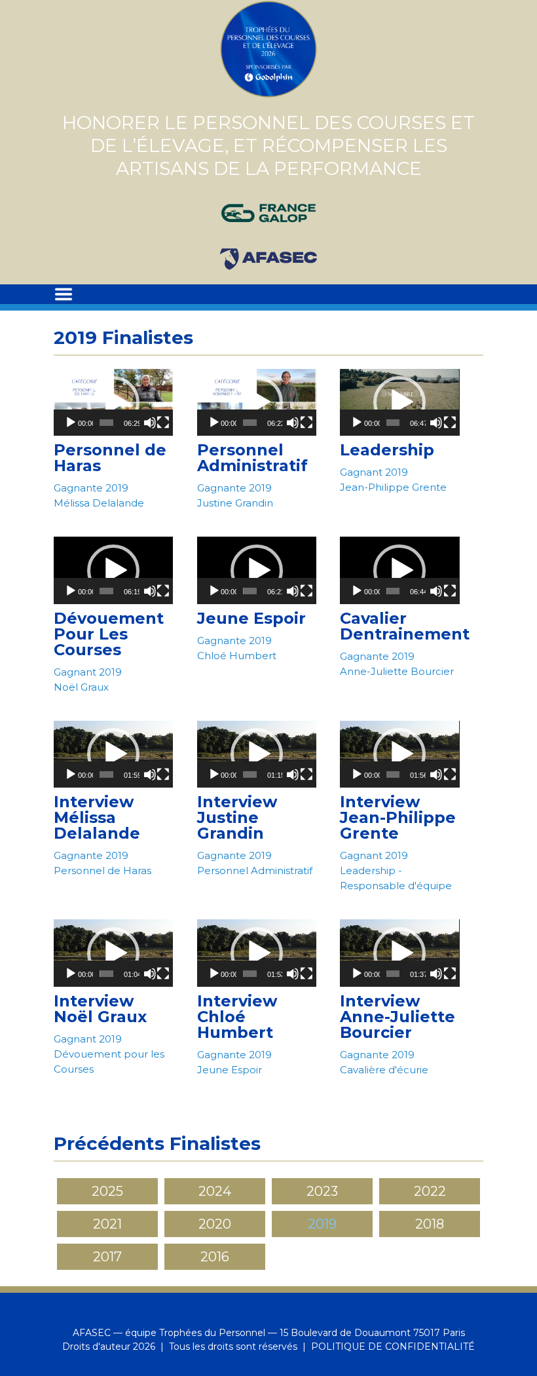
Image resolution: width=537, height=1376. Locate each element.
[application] (113, 402)
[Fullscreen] (163, 422)
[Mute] (150, 422)
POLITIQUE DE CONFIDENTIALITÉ (393, 1346)
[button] (113, 402)
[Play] (70, 422)
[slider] (106, 422)
